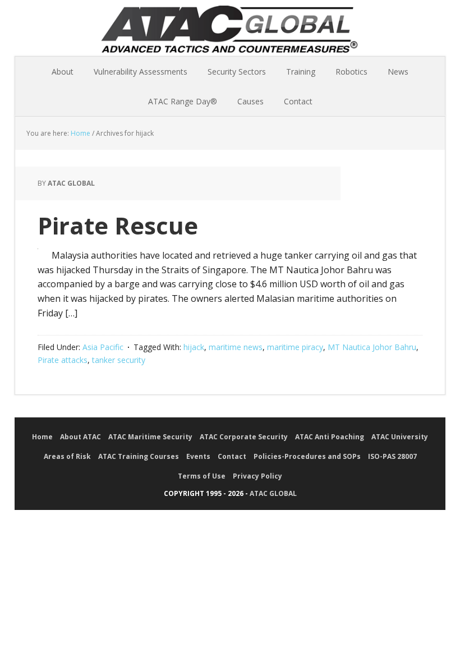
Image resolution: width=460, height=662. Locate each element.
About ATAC (80, 437)
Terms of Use (202, 476)
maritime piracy (295, 347)
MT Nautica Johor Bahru (372, 347)
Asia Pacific (102, 347)
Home (42, 437)
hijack (193, 347)
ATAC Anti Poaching (329, 437)
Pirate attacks (63, 360)
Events (198, 456)
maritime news (236, 347)
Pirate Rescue (118, 225)
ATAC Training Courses (138, 456)
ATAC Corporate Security (244, 437)
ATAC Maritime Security (150, 437)
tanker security (118, 360)
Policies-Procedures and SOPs (307, 456)
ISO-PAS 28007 (392, 456)
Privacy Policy (257, 476)
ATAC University (399, 437)
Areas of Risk (67, 456)
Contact (232, 456)
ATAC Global (230, 34)
